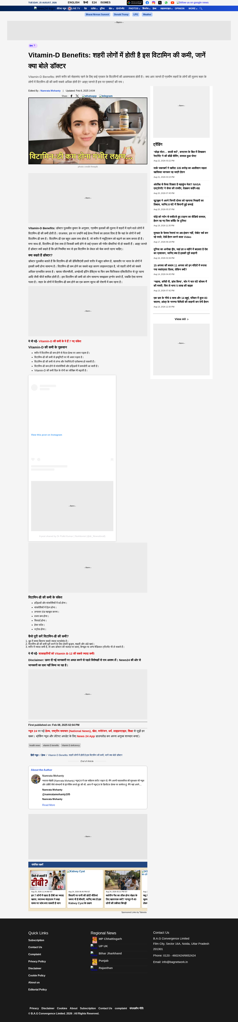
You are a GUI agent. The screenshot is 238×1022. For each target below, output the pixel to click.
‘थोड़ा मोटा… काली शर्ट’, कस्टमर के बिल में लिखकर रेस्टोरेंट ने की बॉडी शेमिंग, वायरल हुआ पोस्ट (180, 154)
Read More (48, 805)
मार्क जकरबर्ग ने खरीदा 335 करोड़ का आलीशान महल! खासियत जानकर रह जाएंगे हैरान (180, 170)
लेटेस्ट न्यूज (61, 8)
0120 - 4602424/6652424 (179, 955)
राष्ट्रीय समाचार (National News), (71, 731)
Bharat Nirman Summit (97, 14)
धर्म (110, 731)
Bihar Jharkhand (110, 953)
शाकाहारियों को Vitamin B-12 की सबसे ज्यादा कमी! (67, 653)
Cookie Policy (36, 975)
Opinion (179, 8)
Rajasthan (106, 968)
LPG (136, 14)
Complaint (34, 954)
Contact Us (35, 947)
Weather (147, 14)
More (192, 8)
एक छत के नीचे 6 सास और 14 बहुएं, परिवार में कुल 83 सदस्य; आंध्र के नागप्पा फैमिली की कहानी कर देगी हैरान (181, 300)
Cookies (62, 1008)
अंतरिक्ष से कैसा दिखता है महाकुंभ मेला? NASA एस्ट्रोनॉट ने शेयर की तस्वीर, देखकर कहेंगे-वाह (177, 186)
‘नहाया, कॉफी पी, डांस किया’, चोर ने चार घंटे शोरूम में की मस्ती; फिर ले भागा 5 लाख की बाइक (180, 283)
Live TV (75, 8)
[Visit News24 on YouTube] (172, 3)
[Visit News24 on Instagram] (154, 3)
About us (34, 982)
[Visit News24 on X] (160, 3)
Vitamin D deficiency (71, 745)
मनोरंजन (102, 731)
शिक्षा (130, 731)
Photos (133, 8)
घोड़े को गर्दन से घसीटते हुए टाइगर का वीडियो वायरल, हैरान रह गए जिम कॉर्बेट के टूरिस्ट (180, 218)
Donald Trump (121, 14)
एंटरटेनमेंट (120, 8)
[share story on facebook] (71, 95)
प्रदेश (93, 8)
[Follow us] (193, 2)
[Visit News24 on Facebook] (147, 3)
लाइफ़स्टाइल (119, 731)
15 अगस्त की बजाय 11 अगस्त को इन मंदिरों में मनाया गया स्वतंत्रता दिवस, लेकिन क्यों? (180, 267)
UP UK (103, 946)
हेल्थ (154, 8)
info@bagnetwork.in (175, 962)
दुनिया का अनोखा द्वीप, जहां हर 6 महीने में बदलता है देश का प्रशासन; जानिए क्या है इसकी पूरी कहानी (181, 251)
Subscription (36, 940)
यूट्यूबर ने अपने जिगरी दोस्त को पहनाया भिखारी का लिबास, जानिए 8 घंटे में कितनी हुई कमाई (179, 202)
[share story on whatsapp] (89, 95)
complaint (121, 1008)
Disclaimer (34, 968)
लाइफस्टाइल (165, 8)
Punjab (103, 960)
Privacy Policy (37, 961)
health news (34, 745)
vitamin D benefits (51, 745)
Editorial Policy (37, 989)
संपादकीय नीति (136, 1008)
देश (85, 8)
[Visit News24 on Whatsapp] (166, 3)
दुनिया (102, 8)
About (73, 1008)
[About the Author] (36, 779)
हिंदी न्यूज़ (35, 755)
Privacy (34, 1008)
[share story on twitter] (77, 95)
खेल (110, 8)
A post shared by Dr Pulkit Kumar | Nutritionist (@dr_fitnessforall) (72, 536)
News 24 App (86, 736)
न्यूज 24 (33, 731)
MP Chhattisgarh (110, 938)
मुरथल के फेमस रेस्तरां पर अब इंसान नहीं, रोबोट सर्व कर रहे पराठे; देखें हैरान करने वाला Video (181, 235)
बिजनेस (145, 8)
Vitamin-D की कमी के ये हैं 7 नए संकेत (60, 341)
